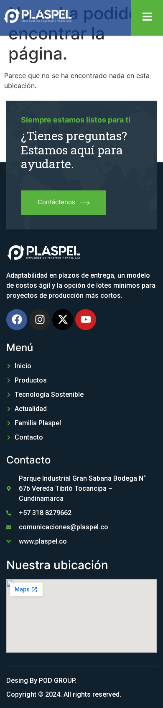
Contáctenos (56, 202)
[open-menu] (147, 18)
